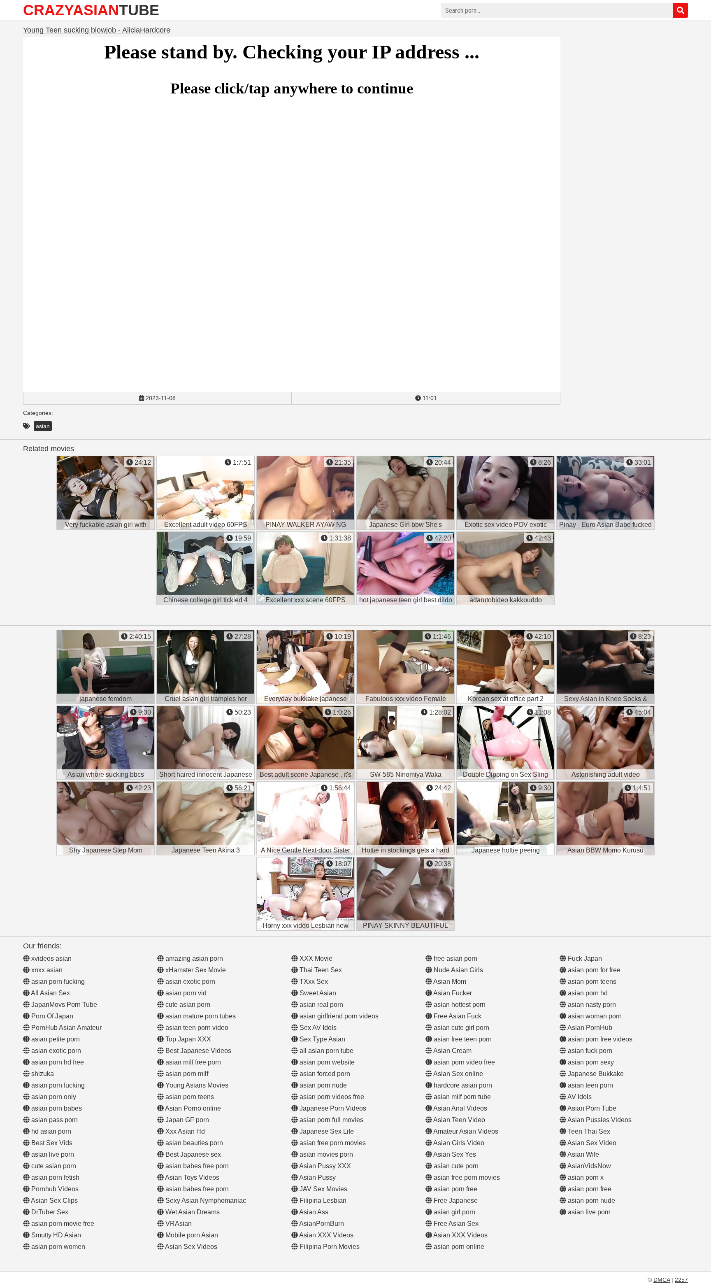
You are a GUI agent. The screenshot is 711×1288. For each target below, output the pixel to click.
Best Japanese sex (192, 1154)
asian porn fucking (57, 981)
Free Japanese (455, 1200)
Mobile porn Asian (191, 1235)
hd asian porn (50, 1131)
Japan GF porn (186, 1119)
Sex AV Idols (317, 1027)
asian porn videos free (331, 1096)
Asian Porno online (192, 1108)
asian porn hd (587, 993)
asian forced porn (324, 1073)
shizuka (42, 1073)
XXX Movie (315, 958)
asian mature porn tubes (200, 1016)
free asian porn (454, 958)
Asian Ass (313, 1212)
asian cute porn (455, 1165)
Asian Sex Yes (454, 1154)
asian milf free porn (192, 1062)
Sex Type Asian (321, 1039)
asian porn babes (56, 1108)
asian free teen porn (462, 1039)
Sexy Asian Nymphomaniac (205, 1200)
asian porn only (53, 1096)
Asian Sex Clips (54, 1200)
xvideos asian (51, 958)
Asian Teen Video (458, 1119)
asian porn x (585, 1177)
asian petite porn (55, 1039)
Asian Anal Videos (459, 1108)
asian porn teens (189, 1096)
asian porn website (326, 1062)
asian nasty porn (591, 1004)
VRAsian (178, 1223)
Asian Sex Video (591, 1142)
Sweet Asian (317, 993)
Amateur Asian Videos (465, 1131)
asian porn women (57, 1246)
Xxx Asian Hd (184, 1131)
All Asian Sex (50, 993)
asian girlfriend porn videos (338, 1016)
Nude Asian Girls (457, 970)
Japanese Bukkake (595, 1073)
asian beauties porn (193, 1142)
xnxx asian (46, 970)
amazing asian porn (193, 958)
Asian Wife (582, 1154)
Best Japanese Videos (197, 1050)
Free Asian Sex (455, 1223)
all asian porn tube (325, 1050)
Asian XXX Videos (325, 1235)
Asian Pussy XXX (324, 1165)
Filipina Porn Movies (329, 1246)
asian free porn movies (332, 1142)
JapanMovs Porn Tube (63, 1004)
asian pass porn (54, 1119)
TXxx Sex (313, 981)
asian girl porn (453, 1212)
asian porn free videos (599, 1039)
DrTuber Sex (49, 1212)
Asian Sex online (457, 1073)
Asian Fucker (452, 993)
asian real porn (320, 1004)
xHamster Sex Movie (195, 970)
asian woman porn (594, 1016)
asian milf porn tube (461, 1096)
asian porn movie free (62, 1223)
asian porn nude (322, 1085)
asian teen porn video (196, 1027)
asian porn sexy (590, 1062)
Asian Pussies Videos (599, 1119)
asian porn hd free (57, 1062)
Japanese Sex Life (326, 1131)
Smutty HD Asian (55, 1235)
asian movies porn (325, 1154)
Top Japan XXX (187, 1039)
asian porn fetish (54, 1177)
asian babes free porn (196, 1165)
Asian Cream (452, 1050)
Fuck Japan (584, 958)
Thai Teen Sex (320, 970)
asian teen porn (589, 1085)
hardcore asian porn (462, 1085)
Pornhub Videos (54, 1189)
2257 (681, 1279)
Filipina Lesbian (322, 1200)
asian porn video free (463, 1062)
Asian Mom (449, 981)
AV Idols (579, 1096)
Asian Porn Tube (591, 1108)
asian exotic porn (55, 1050)
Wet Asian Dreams (192, 1212)
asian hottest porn (459, 1004)
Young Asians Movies (196, 1085)
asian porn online (458, 1246)
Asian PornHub (589, 1027)
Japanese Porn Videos (332, 1108)
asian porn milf (186, 1073)
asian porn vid (185, 993)
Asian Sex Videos (190, 1246)
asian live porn (52, 1154)
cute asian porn (53, 1165)
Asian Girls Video (458, 1142)
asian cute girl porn (460, 1027)
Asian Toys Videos (191, 1177)
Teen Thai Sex (588, 1131)
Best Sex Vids (51, 1142)
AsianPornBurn (321, 1223)
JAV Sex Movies (322, 1189)
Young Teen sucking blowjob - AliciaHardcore (96, 30)
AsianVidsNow (588, 1165)
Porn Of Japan (51, 1016)
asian (43, 426)
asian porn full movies (330, 1119)
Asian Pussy (317, 1177)
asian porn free (454, 1189)
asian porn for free (593, 970)
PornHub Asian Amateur (66, 1027)
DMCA (661, 1279)
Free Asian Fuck (456, 1016)
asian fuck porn (589, 1050)
